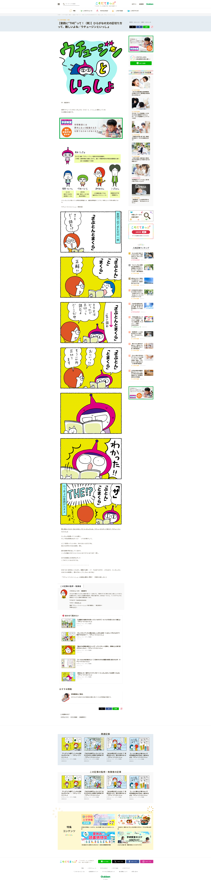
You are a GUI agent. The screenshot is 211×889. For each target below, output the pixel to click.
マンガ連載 (74, 717)
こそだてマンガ (134, 11)
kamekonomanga (81, 600)
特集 (74, 11)
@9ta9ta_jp (78, 603)
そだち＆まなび (104, 11)
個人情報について (123, 871)
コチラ (74, 607)
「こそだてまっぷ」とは (79, 871)
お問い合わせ (135, 871)
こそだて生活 (119, 11)
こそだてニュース (87, 11)
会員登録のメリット (93, 871)
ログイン (134, 4)
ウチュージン (65, 717)
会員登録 (141, 4)
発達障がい (82, 717)
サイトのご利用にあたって (108, 871)
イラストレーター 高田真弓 (78, 591)
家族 (68, 20)
